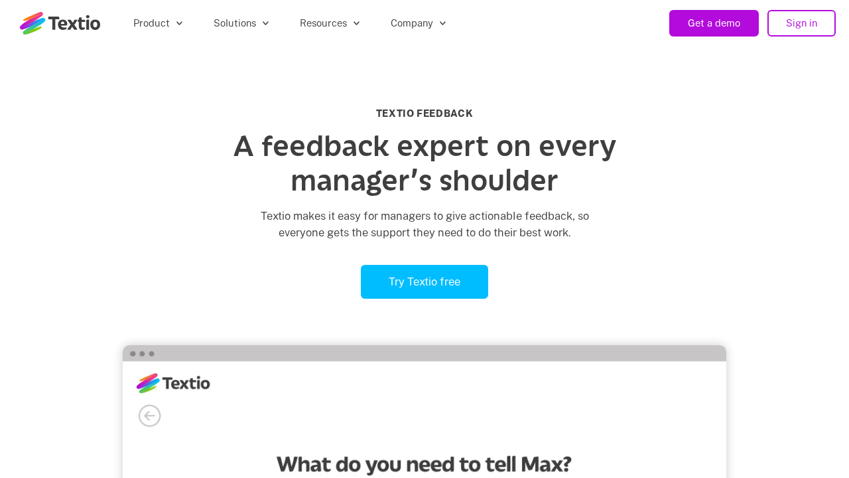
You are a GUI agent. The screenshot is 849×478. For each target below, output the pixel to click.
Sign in (801, 23)
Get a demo (714, 23)
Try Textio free (424, 281)
